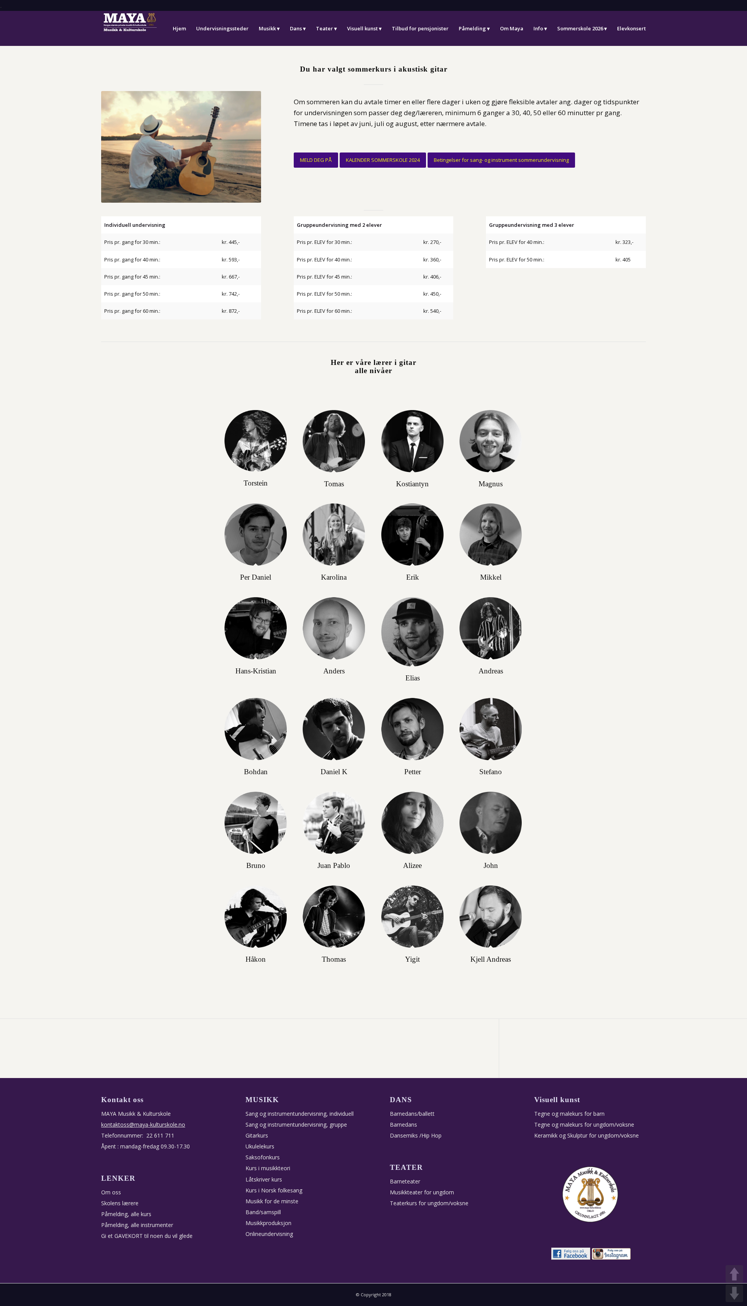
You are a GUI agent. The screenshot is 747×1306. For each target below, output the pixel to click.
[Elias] (412, 632)
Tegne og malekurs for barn (569, 1113)
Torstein (256, 483)
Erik (412, 577)
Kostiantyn (412, 484)
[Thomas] (334, 916)
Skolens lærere (120, 1203)
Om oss (111, 1192)
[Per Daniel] (255, 534)
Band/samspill (263, 1212)
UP (734, 1274)
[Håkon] (255, 916)
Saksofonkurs (262, 1157)
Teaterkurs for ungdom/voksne (429, 1203)
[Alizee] (412, 823)
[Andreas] (490, 628)
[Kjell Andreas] (490, 916)
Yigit (412, 959)
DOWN (734, 1293)
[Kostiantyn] (412, 441)
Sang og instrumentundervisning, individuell (299, 1113)
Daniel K (334, 772)
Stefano (490, 772)
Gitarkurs (256, 1135)
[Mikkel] (490, 534)
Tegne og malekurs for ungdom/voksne (584, 1124)
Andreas (491, 671)
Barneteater (405, 1181)
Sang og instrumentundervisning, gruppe (296, 1124)
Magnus (491, 484)
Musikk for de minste (271, 1201)
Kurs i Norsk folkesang (273, 1190)
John (491, 865)
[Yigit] (412, 916)
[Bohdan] (255, 729)
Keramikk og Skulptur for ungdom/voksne (586, 1135)
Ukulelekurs (259, 1146)
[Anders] (334, 628)
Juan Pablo (333, 865)
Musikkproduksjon (268, 1223)
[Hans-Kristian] (255, 628)
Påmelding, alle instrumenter (137, 1225)
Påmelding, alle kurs (126, 1214)
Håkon (255, 959)
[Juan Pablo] (334, 823)
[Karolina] (334, 534)
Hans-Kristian (255, 671)
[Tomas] (334, 441)
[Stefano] (490, 729)
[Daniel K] (334, 729)
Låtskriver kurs (263, 1179)
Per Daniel (255, 577)
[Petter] (412, 729)
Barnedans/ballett (412, 1113)
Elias (412, 678)
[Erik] (412, 534)
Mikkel (491, 577)
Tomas (334, 484)
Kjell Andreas (490, 959)
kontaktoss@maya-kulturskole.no (143, 1124)
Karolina (334, 577)
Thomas (334, 959)
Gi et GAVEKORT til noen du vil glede (147, 1235)
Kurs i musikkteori (267, 1168)
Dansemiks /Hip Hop (416, 1135)
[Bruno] (255, 823)
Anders (334, 671)
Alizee (412, 865)
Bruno (255, 865)
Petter (412, 772)
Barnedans (403, 1124)
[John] (490, 823)
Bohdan (256, 772)
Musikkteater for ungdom (422, 1192)
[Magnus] (490, 441)
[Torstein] (255, 441)
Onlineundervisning (269, 1234)
